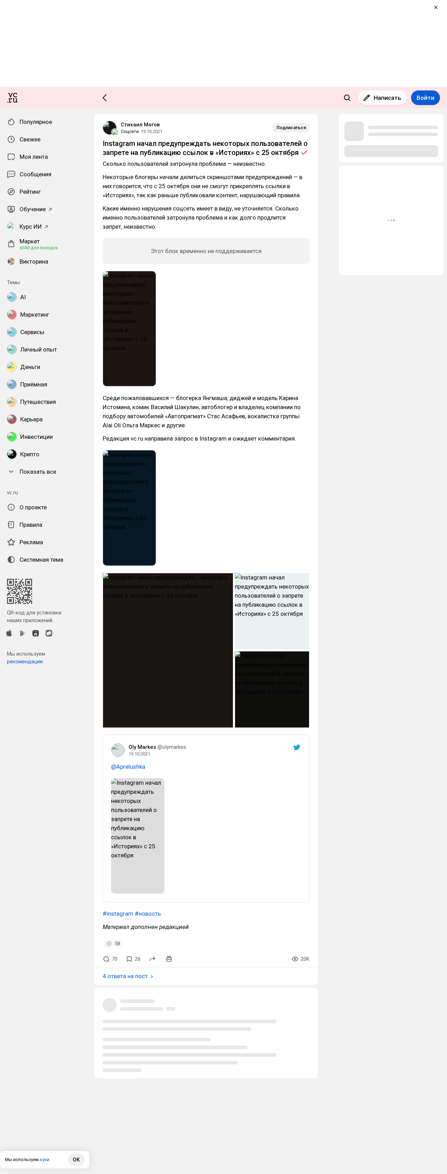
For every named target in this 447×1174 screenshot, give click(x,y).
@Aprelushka (128, 766)
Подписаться (291, 127)
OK (76, 1160)
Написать (387, 97)
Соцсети (130, 131)
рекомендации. (25, 661)
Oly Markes (142, 747)
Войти (425, 97)
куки (44, 1159)
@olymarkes (171, 747)
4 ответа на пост (125, 976)
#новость (148, 913)
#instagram (118, 913)
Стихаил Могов (140, 124)
